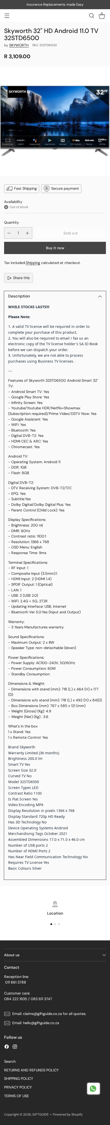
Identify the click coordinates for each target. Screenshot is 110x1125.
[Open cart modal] (101, 15)
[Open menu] (7, 15)
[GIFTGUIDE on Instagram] (15, 1047)
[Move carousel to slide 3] (59, 924)
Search (10, 1061)
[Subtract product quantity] (9, 233)
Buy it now (55, 248)
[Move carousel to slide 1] (51, 924)
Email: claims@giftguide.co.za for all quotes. (49, 1013)
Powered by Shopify (68, 1114)
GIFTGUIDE (40, 1114)
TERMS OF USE (16, 1096)
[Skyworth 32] (55, 121)
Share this (21, 278)
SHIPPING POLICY (18, 1078)
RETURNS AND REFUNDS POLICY (31, 1070)
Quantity (11, 222)
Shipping (33, 262)
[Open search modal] (91, 15)
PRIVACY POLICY (18, 1087)
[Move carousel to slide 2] (55, 924)
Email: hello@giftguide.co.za (35, 1023)
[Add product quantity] (27, 233)
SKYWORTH (19, 45)
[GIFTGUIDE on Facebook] (7, 1047)
